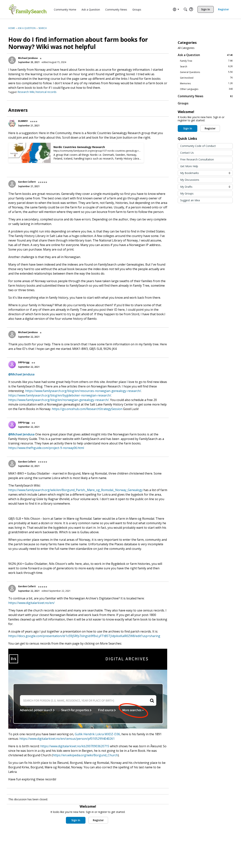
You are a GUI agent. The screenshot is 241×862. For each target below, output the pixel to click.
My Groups (187, 193)
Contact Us (187, 152)
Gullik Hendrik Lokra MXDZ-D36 (97, 734)
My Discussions (189, 180)
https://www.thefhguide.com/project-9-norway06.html (46, 448)
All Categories (186, 48)
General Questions (206, 72)
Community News (205, 96)
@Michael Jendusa (21, 374)
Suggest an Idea (190, 200)
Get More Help (189, 166)
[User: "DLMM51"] (12, 123)
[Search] (185, 9)
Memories (206, 83)
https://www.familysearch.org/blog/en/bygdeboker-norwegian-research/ (59, 395)
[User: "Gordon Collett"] (12, 184)
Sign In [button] (75, 820)
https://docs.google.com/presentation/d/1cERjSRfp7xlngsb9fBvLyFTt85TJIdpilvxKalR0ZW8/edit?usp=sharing (84, 636)
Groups (183, 103)
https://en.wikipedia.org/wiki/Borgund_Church (85, 755)
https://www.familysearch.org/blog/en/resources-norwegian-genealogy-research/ (83, 391)
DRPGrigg (23, 362)
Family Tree (206, 60)
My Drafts (205, 186)
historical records (46, 92)
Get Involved (206, 77)
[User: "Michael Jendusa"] (12, 60)
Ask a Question (205, 55)
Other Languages (206, 89)
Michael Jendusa (28, 58)
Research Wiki (26, 92)
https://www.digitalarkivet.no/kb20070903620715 (74, 746)
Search (206, 66)
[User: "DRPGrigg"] (12, 364)
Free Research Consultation (197, 159)
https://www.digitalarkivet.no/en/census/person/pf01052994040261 (67, 739)
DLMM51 (23, 121)
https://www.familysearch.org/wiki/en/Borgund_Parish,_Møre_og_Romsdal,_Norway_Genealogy (75, 490)
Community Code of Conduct (198, 146)
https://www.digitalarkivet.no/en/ (31, 603)
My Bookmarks (205, 173)
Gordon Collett (27, 181)
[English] (28, 9)
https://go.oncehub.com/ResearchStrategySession (87, 409)
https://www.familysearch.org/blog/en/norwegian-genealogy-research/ (58, 400)
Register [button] (98, 820)
